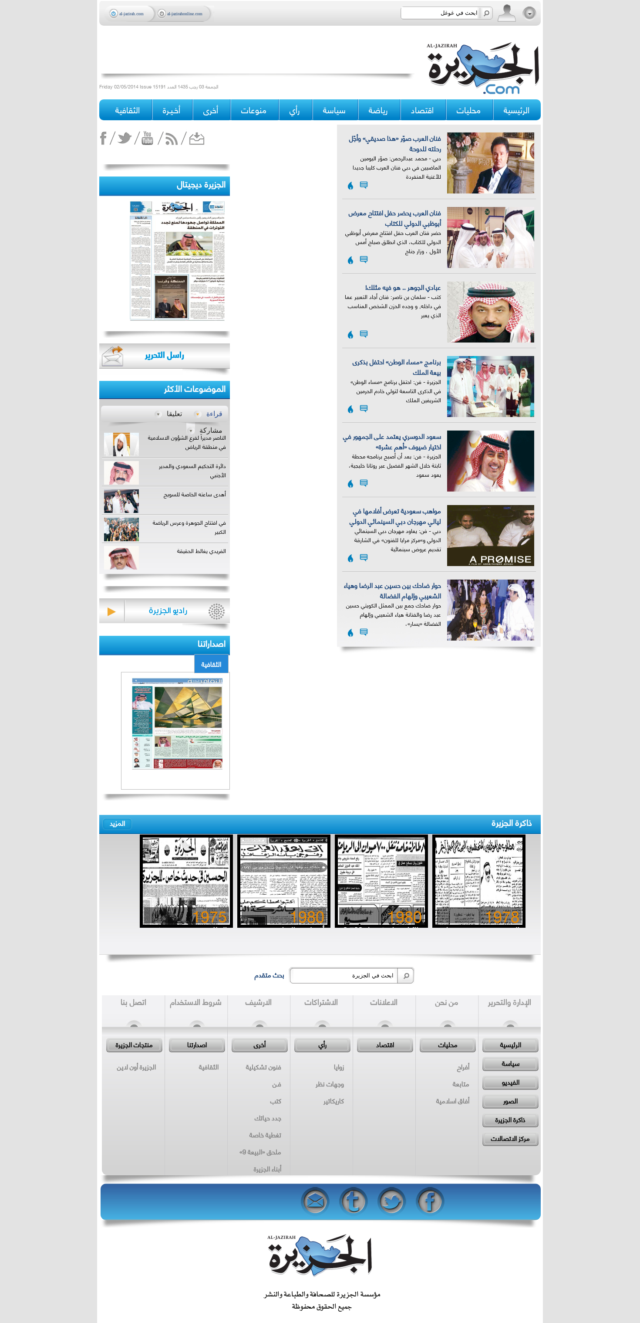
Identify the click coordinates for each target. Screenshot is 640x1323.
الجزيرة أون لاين (136, 1066)
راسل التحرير (164, 354)
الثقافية (211, 664)
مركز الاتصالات (510, 1138)
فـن (277, 1083)
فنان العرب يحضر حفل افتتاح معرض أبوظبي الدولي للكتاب (395, 217)
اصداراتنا (212, 642)
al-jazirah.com (131, 13)
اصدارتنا (197, 1044)
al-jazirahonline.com (184, 13)
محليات (448, 1044)
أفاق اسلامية (452, 1100)
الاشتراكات (321, 1001)
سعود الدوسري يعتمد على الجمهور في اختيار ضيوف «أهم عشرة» (392, 441)
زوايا (339, 1066)
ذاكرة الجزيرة (512, 822)
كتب (275, 1100)
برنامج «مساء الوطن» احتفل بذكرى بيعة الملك (397, 366)
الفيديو (510, 1081)
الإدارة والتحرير (509, 1001)
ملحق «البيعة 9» (260, 1151)
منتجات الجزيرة (134, 1044)
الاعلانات (384, 1001)
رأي (323, 1044)
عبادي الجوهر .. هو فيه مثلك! (403, 287)
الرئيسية (516, 109)
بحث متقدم (269, 974)
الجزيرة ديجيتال (201, 183)
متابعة (461, 1083)
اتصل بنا (133, 1001)
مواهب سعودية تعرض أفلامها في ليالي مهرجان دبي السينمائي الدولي (395, 515)
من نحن (446, 1001)
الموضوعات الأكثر (195, 388)
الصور (510, 1100)
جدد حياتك (268, 1117)
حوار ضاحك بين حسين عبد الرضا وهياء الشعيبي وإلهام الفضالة (392, 590)
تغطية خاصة (265, 1134)
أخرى (210, 109)
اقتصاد (385, 1044)
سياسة (510, 1063)
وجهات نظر (330, 1083)
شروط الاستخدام (196, 1001)
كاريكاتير (333, 1100)
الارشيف (259, 1001)
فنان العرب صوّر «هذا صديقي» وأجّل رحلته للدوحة (395, 143)
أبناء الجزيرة (267, 1168)
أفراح (463, 1066)
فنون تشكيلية (263, 1066)
